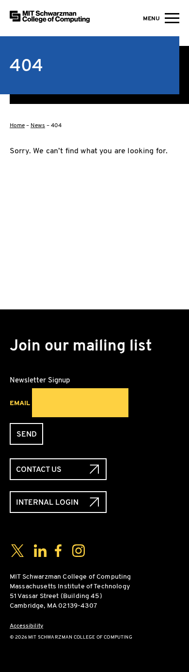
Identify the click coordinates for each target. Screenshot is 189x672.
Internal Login (47, 502)
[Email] (94, 282)
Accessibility (26, 625)
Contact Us (39, 469)
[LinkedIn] (94, 251)
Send (26, 433)
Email (20, 403)
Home (17, 125)
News (38, 125)
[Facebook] (94, 189)
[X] (94, 220)
